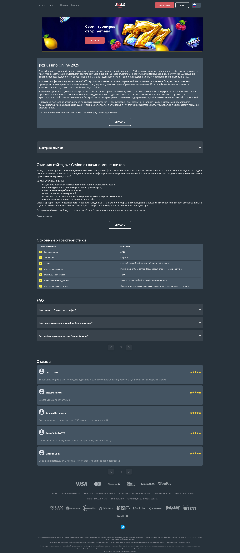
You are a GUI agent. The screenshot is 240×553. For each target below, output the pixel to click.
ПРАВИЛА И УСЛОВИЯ (105, 493)
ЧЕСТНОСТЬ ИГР (117, 499)
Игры (42, 5)
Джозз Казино (46, 71)
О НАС (54, 493)
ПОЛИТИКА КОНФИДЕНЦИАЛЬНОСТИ (134, 493)
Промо (64, 5)
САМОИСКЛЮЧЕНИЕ (162, 493)
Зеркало (120, 121)
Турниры (76, 5)
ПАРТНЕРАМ (88, 493)
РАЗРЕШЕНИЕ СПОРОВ (184, 493)
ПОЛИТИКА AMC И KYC (97, 499)
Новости (52, 5)
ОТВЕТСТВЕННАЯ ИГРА (70, 493)
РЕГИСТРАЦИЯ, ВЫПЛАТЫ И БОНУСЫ (142, 499)
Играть (95, 40)
